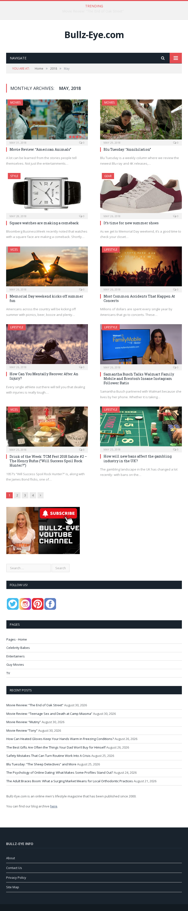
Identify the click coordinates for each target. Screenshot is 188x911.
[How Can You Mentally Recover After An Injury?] (47, 345)
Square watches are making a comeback (44, 223)
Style (14, 176)
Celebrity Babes (18, 647)
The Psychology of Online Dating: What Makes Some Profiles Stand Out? (59, 772)
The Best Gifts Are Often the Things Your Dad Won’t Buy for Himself (56, 747)
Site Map (12, 887)
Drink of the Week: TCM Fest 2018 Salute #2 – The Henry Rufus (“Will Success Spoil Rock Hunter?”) (48, 461)
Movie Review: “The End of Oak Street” (34, 705)
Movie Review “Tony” (21, 730)
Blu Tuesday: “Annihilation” (127, 149)
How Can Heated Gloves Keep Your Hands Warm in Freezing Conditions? (60, 739)
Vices (14, 249)
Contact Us (14, 868)
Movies (15, 102)
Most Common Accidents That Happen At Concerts (139, 298)
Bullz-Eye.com (94, 34)
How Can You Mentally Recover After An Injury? (44, 376)
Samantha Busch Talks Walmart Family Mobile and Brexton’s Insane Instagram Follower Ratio (139, 378)
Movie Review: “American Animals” (40, 149)
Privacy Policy (16, 877)
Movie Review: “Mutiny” (23, 722)
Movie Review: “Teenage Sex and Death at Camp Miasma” (93, 11)
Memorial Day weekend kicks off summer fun (46, 298)
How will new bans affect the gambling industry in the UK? (138, 458)
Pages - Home (16, 639)
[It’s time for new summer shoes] (141, 194)
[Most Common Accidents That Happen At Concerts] (141, 268)
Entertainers (15, 656)
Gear (108, 176)
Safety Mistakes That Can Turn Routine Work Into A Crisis (48, 755)
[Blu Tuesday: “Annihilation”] (141, 120)
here (53, 806)
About (10, 858)
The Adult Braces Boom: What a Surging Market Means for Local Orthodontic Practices (69, 781)
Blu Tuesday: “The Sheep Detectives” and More (41, 764)
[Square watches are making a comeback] (47, 194)
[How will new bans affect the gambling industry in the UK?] (141, 428)
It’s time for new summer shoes (131, 223)
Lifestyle (110, 249)
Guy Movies (15, 664)
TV (8, 673)
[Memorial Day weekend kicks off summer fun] (47, 268)
